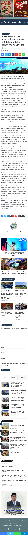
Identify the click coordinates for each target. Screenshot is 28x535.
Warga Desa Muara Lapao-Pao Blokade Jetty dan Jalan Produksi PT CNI (18, 446)
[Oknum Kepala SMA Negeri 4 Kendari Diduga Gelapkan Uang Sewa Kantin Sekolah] (5, 392)
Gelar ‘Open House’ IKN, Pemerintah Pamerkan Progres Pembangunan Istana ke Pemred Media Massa (20, 314)
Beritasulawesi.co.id (7, 48)
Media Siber (22, 525)
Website (3, 358)
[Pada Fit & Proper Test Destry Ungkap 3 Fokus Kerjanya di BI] (7, 306)
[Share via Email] (21, 216)
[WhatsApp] (23, 54)
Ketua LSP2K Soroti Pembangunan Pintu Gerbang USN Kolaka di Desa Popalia (20, 292)
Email (2, 352)
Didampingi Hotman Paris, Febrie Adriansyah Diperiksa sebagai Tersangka (17, 406)
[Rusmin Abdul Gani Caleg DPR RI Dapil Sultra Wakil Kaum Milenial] (5, 426)
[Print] (24, 216)
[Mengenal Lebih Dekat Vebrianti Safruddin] (5, 453)
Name (3, 347)
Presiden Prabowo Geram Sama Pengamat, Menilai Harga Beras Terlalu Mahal (17, 399)
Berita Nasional (9, 30)
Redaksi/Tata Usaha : (8, 525)
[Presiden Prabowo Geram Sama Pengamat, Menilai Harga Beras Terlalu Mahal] (5, 399)
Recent (4, 377)
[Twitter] (6, 54)
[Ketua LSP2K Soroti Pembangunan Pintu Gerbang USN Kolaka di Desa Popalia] (21, 285)
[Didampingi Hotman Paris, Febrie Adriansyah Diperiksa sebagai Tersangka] (5, 406)
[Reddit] (20, 54)
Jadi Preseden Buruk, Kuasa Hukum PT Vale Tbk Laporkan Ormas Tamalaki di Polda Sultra (18, 439)
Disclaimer (16, 525)
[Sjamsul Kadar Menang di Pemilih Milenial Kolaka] (5, 433)
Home (3, 30)
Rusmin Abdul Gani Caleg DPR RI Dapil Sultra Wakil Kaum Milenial (18, 425)
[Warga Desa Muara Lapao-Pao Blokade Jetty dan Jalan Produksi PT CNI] (5, 446)
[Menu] (2, 22)
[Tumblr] (13, 54)
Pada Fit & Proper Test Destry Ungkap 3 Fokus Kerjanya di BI (7, 312)
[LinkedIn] (9, 54)
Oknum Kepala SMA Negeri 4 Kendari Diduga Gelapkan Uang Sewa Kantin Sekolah (18, 392)
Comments (22, 377)
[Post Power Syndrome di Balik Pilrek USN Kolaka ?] (5, 413)
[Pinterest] (16, 54)
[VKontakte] (19, 216)
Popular (13, 377)
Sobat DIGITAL (19, 523)
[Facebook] (2, 54)
